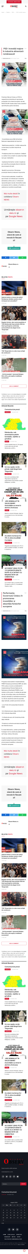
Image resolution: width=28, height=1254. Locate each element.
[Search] (25, 6)
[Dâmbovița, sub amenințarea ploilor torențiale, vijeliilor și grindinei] (14, 426)
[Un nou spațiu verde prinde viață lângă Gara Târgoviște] (14, 460)
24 (3, 1217)
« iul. (3, 1223)
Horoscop (7, 1236)
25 (7, 1217)
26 (10, 1217)
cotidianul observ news (14, 1)
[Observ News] (14, 6)
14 (17, 1212)
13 (14, 1212)
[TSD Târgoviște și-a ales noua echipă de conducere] (14, 342)
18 (7, 1215)
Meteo (13, 1236)
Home (4, 1234)
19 (10, 1215)
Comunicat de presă (12, 409)
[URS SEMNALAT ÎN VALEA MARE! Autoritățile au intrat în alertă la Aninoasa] (14, 494)
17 (3, 1215)
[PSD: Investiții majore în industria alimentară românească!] (14, 87)
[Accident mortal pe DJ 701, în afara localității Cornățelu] (14, 529)
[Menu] (3, 6)
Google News (15, 216)
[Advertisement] (14, 30)
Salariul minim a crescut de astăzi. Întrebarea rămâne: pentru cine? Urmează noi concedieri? (12, 299)
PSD (25, 58)
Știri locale (11, 1234)
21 (17, 1215)
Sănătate (19, 1234)
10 (3, 1212)
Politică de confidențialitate (13, 1239)
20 (14, 1215)
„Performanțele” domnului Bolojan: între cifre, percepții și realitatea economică (13, 376)
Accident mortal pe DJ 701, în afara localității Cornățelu (13, 538)
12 (10, 1212)
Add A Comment (14, 386)
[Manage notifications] (24, 1250)
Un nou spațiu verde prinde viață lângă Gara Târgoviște (13, 469)
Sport (18, 1236)
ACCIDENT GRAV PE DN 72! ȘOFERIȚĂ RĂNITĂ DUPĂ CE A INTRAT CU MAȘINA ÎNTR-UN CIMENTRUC (13, 572)
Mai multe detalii (11, 193)
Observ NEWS (21, 1244)
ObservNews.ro (6, 58)
